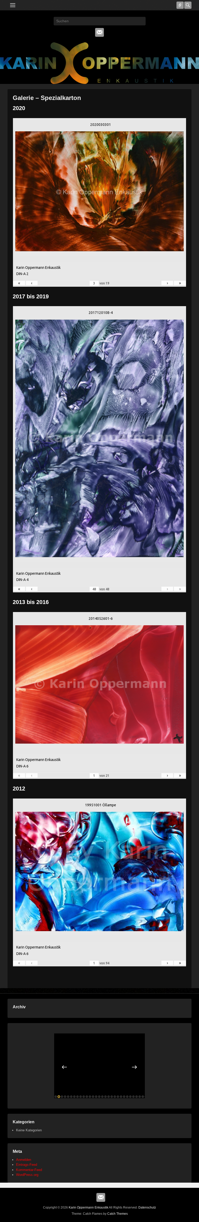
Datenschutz (147, 1207)
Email (99, 32)
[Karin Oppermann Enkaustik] (99, 63)
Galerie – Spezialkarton (47, 97)
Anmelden (23, 1160)
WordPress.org (27, 1175)
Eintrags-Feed (26, 1165)
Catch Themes (117, 1214)
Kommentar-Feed (29, 1170)
